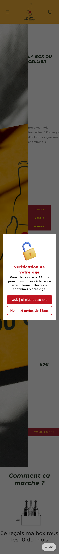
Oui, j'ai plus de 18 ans (29, 300)
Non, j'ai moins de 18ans (29, 310)
